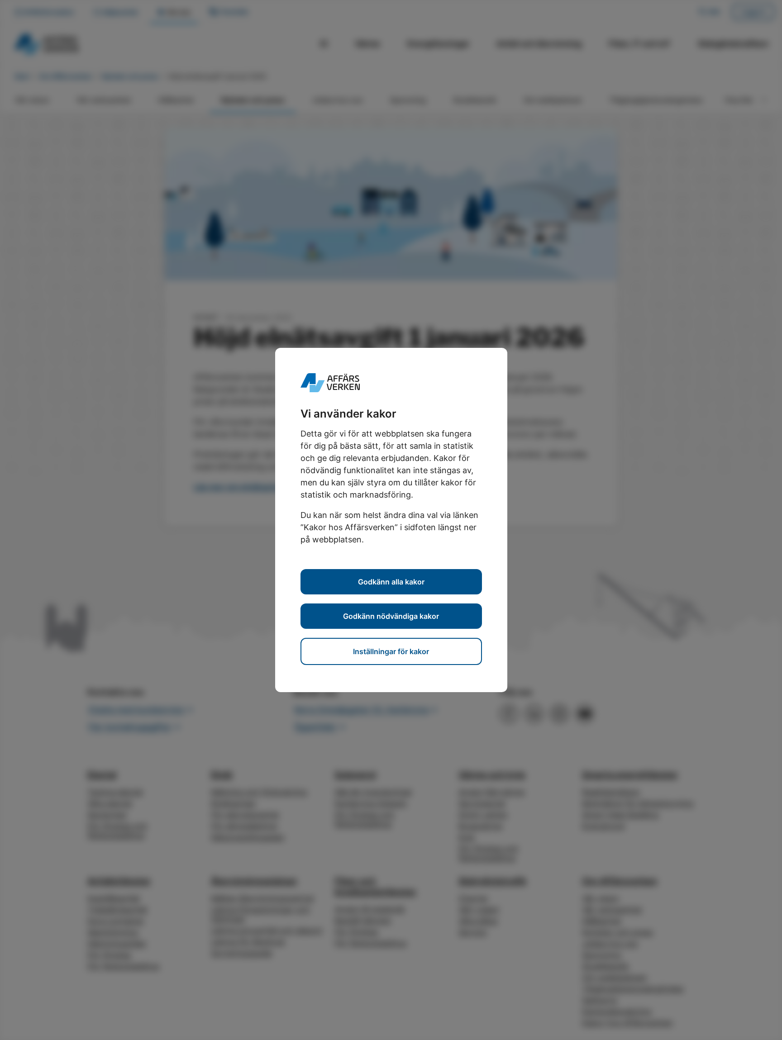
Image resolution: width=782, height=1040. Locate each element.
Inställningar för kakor (391, 651)
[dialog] (391, 520)
